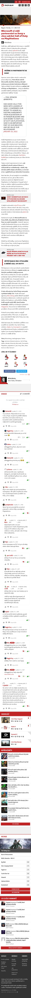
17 (28, 451)
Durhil (7, 924)
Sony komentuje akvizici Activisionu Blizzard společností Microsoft (17, 199)
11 (28, 462)
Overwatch (25, 343)
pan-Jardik (10, 555)
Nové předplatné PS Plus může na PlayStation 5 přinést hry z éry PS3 (17, 253)
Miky (8, 643)
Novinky (8, 28)
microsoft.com (9, 674)
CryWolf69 (5, 685)
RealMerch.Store (26, 2)
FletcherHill (8, 411)
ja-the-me (9, 469)
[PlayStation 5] (19, 721)
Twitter (23, 338)
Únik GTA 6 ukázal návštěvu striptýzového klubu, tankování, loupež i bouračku (17, 940)
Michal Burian (7, 42)
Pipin (6, 542)
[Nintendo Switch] (17, 736)
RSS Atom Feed (4, 967)
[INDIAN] (7, 5)
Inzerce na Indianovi (14, 973)
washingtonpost (16, 338)
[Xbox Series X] (17, 721)
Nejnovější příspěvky (25, 960)
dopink (7, 612)
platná (25, 212)
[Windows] (12, 721)
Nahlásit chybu (24, 374)
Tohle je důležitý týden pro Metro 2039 (17, 925)
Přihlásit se (15, 404)
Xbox (23, 345)
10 (28, 636)
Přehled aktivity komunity (15, 948)
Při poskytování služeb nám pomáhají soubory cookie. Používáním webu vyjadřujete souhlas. (14, 986)
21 (28, 437)
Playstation (4, 345)
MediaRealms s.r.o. (6, 990)
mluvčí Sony (17, 205)
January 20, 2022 (10, 131)
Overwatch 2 (17, 327)
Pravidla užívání (14, 964)
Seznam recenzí (15, 889)
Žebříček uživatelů (24, 964)
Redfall (3, 157)
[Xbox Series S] (21, 721)
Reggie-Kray (10, 431)
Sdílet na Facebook (9, 371)
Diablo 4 (9, 327)
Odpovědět (13, 426)
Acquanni (8, 902)
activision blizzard (10, 341)
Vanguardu (4, 307)
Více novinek (15, 824)
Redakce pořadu (3, 963)
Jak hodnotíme (15, 892)
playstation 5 (11, 345)
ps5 (17, 345)
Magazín (3, 28)
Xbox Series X (10, 348)
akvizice (17, 341)
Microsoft (18, 343)
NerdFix (3, 971)
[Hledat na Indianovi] (20, 5)
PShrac (7, 938)
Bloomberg (10, 296)
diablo (3, 343)
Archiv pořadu (5, 959)
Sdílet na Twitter (21, 371)
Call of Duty (23, 341)
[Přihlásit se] (29, 5)
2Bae (6, 487)
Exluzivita (12, 343)
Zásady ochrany (14, 960)
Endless (9, 444)
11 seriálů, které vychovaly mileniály (15, 903)
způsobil (15, 50)
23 (28, 424)
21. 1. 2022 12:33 (15, 28)
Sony (19, 345)
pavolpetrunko (9, 505)
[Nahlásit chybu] (17, 992)
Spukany (8, 931)
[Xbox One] (16, 721)
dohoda (7, 343)
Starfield (21, 155)
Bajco (5, 522)
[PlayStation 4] (14, 721)
